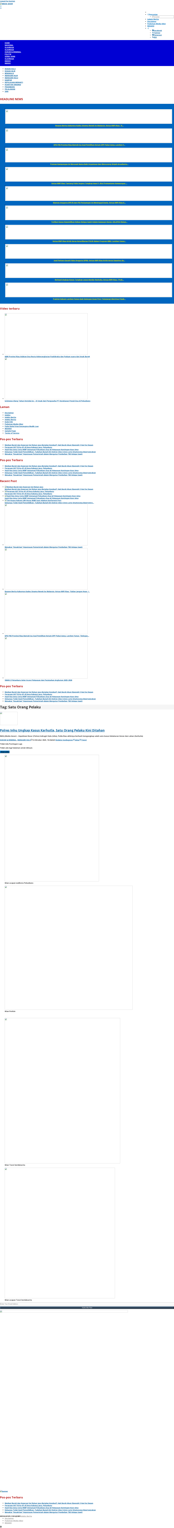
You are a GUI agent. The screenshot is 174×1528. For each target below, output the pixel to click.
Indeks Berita (10, 417)
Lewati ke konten (7, 1)
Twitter (157, 33)
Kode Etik (9, 422)
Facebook (158, 30)
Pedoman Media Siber (14, 424)
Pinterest (158, 35)
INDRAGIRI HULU (24, 740)
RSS (155, 37)
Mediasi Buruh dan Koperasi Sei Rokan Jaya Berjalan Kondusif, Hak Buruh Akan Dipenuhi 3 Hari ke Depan (49, 445)
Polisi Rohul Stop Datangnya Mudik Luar (22, 426)
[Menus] (1, 6)
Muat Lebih (5, 752)
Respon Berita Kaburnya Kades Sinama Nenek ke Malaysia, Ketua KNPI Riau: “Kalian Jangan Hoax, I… (47, 591)
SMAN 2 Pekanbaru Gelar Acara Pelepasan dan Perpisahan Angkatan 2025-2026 (38, 680)
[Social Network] (148, 28)
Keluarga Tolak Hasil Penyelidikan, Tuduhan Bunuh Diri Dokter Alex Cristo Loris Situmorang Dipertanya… (49, 503)
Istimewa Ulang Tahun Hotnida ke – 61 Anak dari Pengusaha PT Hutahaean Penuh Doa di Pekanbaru (47, 401)
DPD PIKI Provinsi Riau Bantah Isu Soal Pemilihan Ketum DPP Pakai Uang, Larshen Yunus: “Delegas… (47, 636)
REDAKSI (8, 428)
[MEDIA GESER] (6, 4)
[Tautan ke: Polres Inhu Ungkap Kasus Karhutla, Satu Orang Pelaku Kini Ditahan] (9, 724)
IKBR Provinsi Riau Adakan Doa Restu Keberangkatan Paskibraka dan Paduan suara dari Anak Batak (47, 356)
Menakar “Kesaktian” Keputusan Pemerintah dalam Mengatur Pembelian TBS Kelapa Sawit (44, 454)
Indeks (7, 415)
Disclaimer (9, 413)
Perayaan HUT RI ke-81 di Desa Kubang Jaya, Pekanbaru (28, 447)
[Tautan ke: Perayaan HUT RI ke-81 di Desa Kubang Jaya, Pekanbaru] (29, 491)
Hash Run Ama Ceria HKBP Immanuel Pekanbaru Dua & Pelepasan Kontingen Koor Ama (41, 449)
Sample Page (10, 431)
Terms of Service (12, 433)
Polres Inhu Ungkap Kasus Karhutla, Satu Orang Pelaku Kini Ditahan (52, 730)
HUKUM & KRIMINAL (8, 740)
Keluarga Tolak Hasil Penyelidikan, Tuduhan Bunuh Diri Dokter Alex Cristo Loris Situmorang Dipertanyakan (50, 452)
